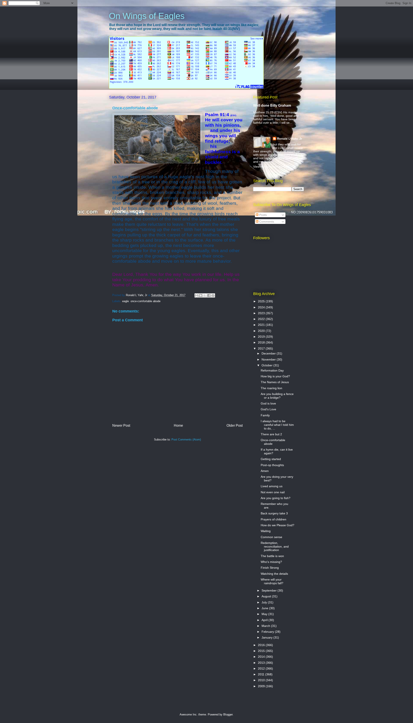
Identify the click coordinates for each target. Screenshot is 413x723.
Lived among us (271, 486)
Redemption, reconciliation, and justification (275, 546)
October (267, 365)
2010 (262, 680)
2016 (262, 645)
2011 (261, 674)
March (266, 626)
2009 (262, 686)
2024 (262, 307)
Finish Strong (270, 567)
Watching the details (274, 573)
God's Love (268, 409)
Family (265, 415)
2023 (262, 313)
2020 (262, 331)
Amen (265, 471)
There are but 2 (271, 434)
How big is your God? (275, 376)
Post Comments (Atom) (186, 439)
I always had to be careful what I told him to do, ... (277, 424)
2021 (262, 324)
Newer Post (121, 425)
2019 (262, 336)
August (267, 596)
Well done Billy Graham (272, 105)
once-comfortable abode (145, 301)
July (265, 602)
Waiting (266, 531)
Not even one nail (273, 492)
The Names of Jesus (275, 382)
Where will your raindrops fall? (272, 581)
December (269, 353)
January (267, 637)
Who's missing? (271, 562)
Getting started (271, 459)
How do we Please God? (277, 525)
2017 (262, 348)
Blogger (228, 714)
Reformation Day (272, 370)
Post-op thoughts (272, 465)
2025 (262, 301)
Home (178, 425)
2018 (262, 342)
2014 (262, 656)
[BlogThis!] (201, 295)
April (265, 620)
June (265, 608)
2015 (262, 651)
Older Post (235, 425)
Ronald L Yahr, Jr (289, 138)
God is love (268, 403)
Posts (262, 215)
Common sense (271, 537)
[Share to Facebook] (209, 295)
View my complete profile (270, 166)
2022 (262, 319)
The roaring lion (271, 388)
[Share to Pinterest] (213, 295)
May (265, 614)
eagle (125, 301)
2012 (262, 668)
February (268, 631)
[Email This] (196, 295)
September (269, 590)
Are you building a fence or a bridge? (277, 395)
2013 (262, 662)
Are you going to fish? (275, 498)
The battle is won (272, 556)
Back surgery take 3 (274, 513)
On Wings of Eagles (147, 16)
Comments (266, 221)
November (269, 359)
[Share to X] (205, 295)
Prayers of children (273, 519)
